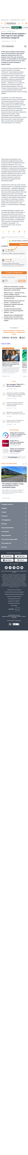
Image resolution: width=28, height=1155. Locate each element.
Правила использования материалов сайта (14, 594)
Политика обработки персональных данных (14, 592)
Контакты (4, 516)
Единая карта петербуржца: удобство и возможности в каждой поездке (10, 364)
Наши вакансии (6, 535)
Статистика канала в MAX (9, 539)
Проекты (4, 547)
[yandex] (21, 567)
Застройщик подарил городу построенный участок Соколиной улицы (13, 485)
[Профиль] (26, 23)
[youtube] (17, 567)
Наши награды (14, 605)
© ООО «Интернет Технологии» (14, 620)
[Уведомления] (22, 23)
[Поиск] (19, 23)
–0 (25, 256)
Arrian (6, 249)
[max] (6, 567)
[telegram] (10, 567)
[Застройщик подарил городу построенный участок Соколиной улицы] (14, 474)
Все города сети (6, 543)
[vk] (14, 567)
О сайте (3, 512)
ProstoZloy (7, 259)
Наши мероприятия (7, 527)
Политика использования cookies (14, 596)
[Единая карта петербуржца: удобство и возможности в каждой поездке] (11, 355)
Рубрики (4, 508)
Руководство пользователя (14, 603)
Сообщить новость (7, 504)
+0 (20, 256)
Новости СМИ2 (5, 343)
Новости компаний (9, 463)
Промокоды (14, 430)
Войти (6, 281)
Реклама (4, 524)
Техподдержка (6, 520)
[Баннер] (16, 27)
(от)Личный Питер (15, 20)
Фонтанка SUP (5, 20)
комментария (9, 46)
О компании (5, 531)
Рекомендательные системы (14, 598)
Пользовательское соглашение (14, 589)
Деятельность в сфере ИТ (14, 601)
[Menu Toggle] (2, 23)
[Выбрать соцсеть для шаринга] (25, 46)
